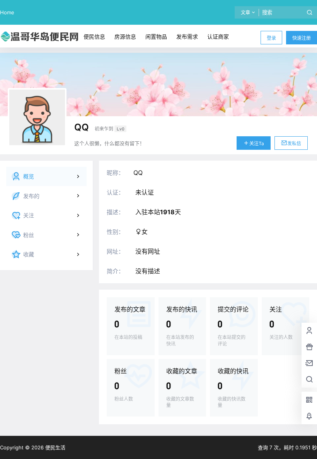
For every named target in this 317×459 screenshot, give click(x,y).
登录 (271, 38)
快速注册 (301, 38)
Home (7, 12)
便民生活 (54, 447)
